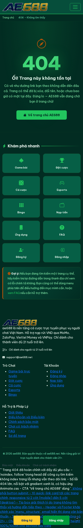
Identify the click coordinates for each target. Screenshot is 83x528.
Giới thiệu (15, 412)
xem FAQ (14, 293)
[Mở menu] (75, 7)
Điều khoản (23, 465)
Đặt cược (62, 167)
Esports (62, 189)
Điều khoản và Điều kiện (26, 417)
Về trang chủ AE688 (44, 115)
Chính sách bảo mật (23, 422)
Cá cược (21, 189)
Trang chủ (8, 17)
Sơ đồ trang (17, 436)
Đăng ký (21, 256)
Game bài (21, 167)
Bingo (21, 212)
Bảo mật (7, 465)
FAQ (62, 234)
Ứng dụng (21, 234)
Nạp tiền (62, 212)
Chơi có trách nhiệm (23, 426)
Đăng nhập (62, 256)
